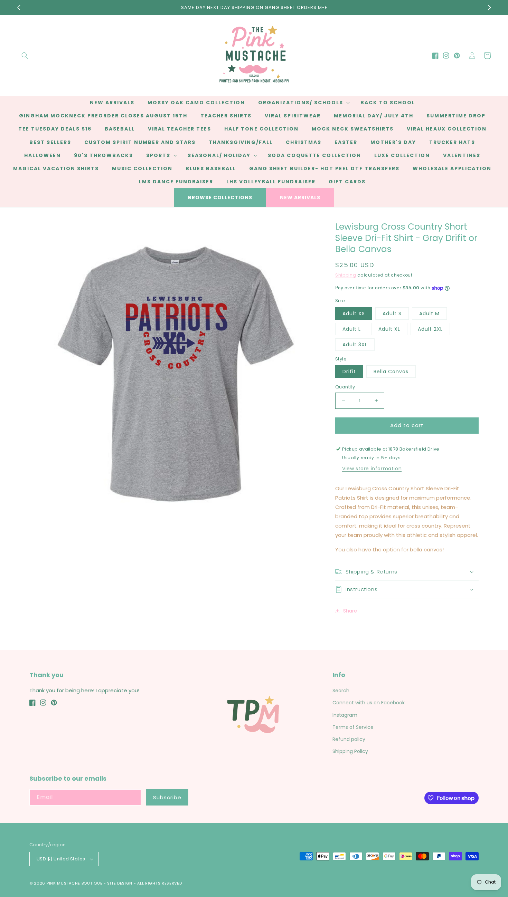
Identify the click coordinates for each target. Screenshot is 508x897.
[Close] (370, 411)
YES (253, 445)
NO (253, 472)
